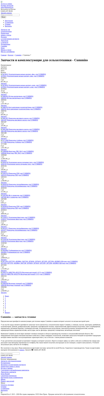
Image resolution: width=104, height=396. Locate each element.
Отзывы (7, 24)
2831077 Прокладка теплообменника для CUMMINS (19, 230)
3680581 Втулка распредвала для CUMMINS (16, 98)
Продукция (9, 21)
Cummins (18, 55)
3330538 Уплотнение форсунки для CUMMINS (17, 241)
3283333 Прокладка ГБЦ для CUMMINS (15, 175)
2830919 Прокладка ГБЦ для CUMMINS (15, 208)
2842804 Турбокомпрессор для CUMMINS (15, 252)
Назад (7, 296)
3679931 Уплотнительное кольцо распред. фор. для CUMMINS (22, 76)
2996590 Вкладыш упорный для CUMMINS (16, 285)
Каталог (11, 55)
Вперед (7, 312)
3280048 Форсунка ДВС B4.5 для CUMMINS (16, 153)
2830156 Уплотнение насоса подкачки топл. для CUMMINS (21, 164)
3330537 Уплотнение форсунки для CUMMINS (17, 219)
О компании (9, 22)
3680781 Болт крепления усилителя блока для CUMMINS (21, 109)
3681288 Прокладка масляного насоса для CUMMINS (19, 131)
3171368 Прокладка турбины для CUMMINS (16, 142)
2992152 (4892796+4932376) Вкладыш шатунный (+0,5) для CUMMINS (25, 274)
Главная (3, 55)
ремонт (22, 350)
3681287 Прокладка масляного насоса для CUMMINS (19, 120)
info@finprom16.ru (7, 7)
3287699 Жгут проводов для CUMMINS (15, 197)
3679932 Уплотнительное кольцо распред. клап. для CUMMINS (23, 87)
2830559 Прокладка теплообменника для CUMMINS (19, 186)
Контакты (8, 26)
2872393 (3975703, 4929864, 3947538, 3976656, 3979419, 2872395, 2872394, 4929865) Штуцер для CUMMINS (38, 263)
